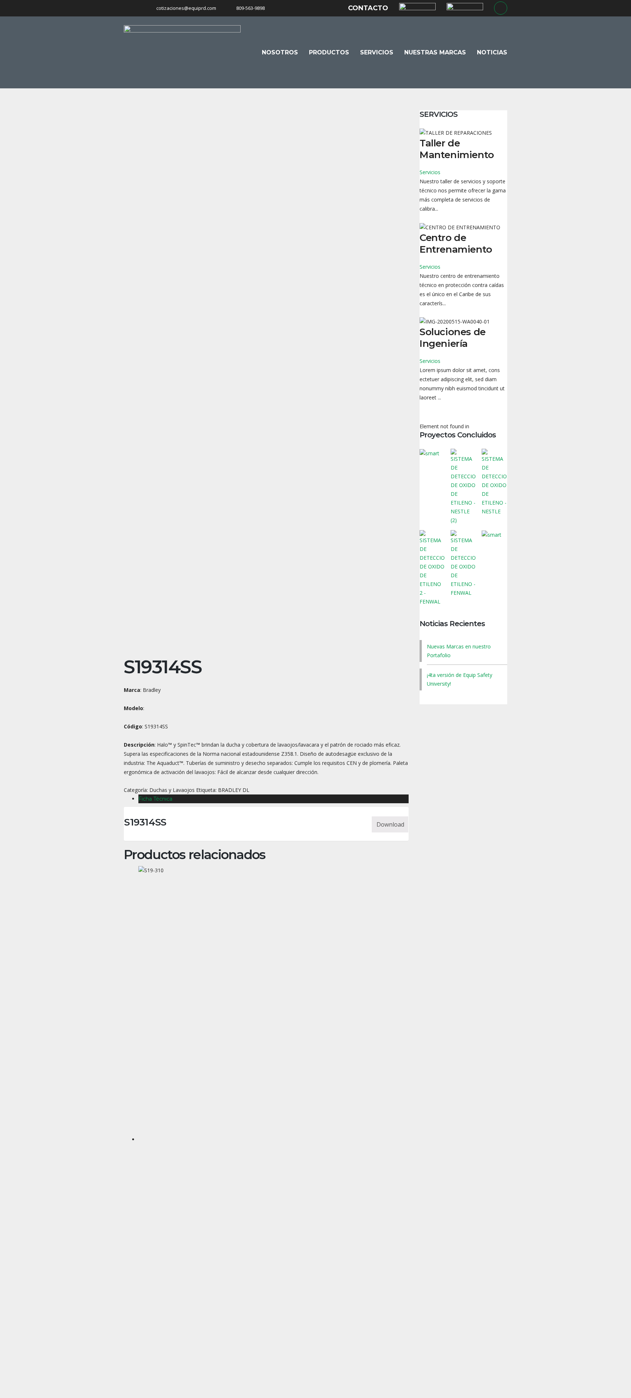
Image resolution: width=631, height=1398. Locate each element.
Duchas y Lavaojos (172, 789)
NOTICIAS (492, 52)
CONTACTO (368, 8)
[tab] (273, 798)
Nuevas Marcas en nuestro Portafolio (459, 651)
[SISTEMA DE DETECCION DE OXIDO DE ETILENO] (494, 484)
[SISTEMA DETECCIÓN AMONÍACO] (432, 484)
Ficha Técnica (155, 799)
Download (390, 824)
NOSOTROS (280, 52)
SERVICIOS (376, 52)
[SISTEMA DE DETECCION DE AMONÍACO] (494, 565)
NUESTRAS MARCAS (435, 52)
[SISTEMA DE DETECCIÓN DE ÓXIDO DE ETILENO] (463, 484)
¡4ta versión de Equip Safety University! (459, 679)
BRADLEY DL (233, 789)
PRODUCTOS (329, 52)
